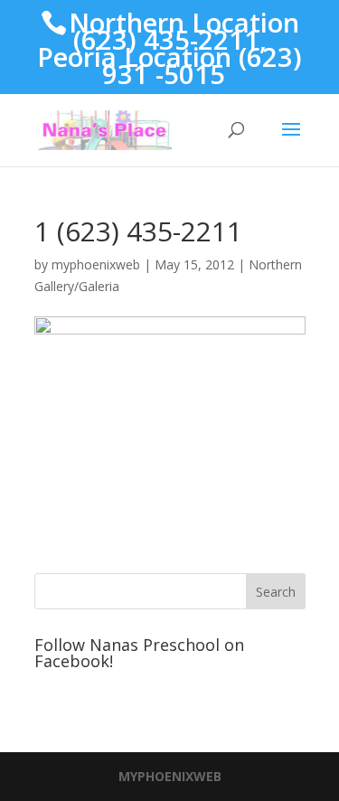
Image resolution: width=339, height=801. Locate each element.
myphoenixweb (96, 264)
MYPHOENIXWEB (169, 776)
